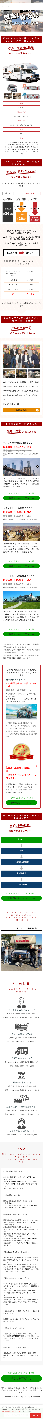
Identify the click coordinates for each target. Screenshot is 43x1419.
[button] (5, 466)
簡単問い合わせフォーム (21, 498)
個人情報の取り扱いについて (11, 1411)
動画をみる (21, 410)
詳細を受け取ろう (21, 1378)
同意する (35, 1415)
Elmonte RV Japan (8, 6)
